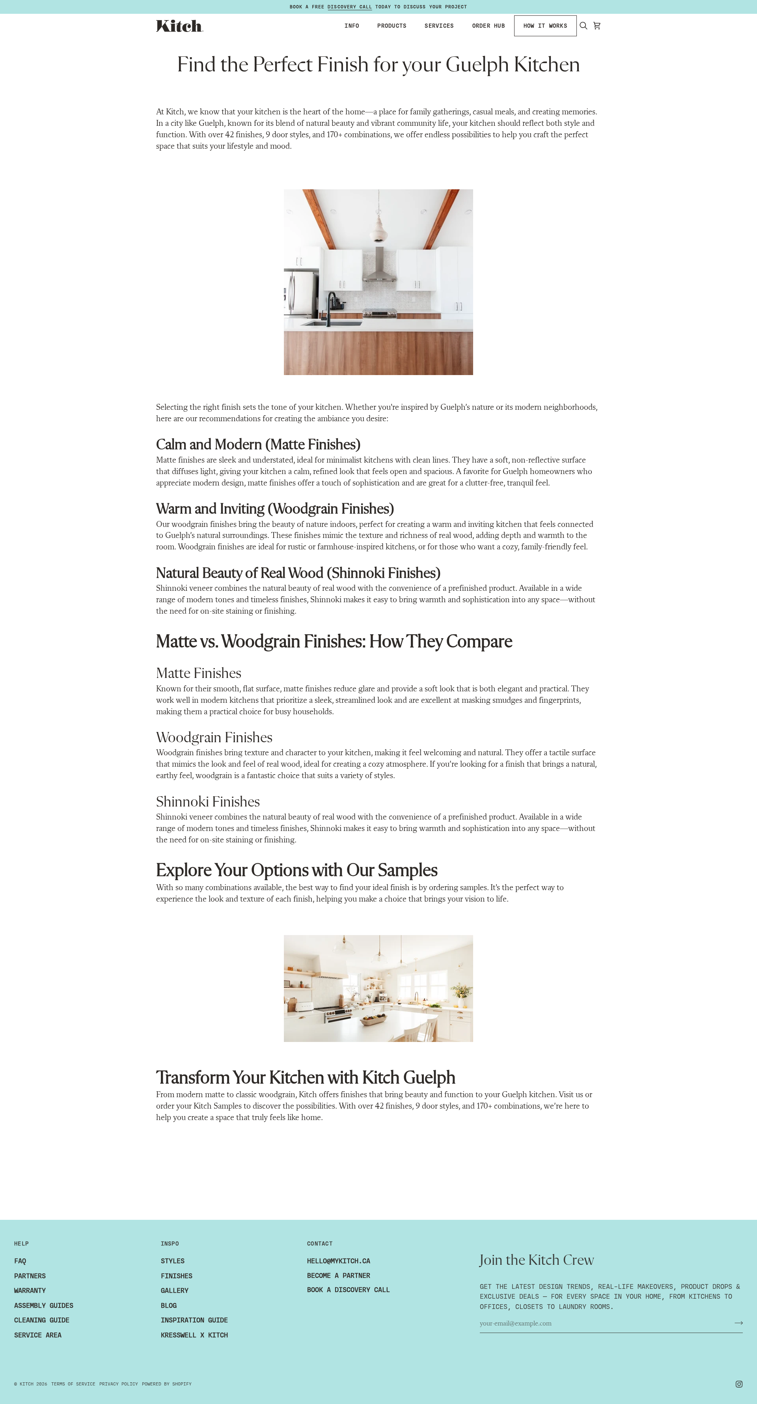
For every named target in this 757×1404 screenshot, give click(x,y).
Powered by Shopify (167, 1384)
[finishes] (378, 282)
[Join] (736, 1322)
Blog (169, 1305)
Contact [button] (320, 1243)
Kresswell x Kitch (194, 1335)
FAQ (20, 1261)
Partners (30, 1276)
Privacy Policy (118, 1384)
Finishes (176, 1276)
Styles (173, 1261)
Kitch (27, 1384)
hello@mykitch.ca (338, 1261)
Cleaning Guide (41, 1320)
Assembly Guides (43, 1305)
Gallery (174, 1290)
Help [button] (21, 1243)
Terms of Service (73, 1384)
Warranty (30, 1290)
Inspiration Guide (194, 1320)
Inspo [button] (170, 1243)
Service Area (38, 1335)
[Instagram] (739, 1384)
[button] (352, 26)
